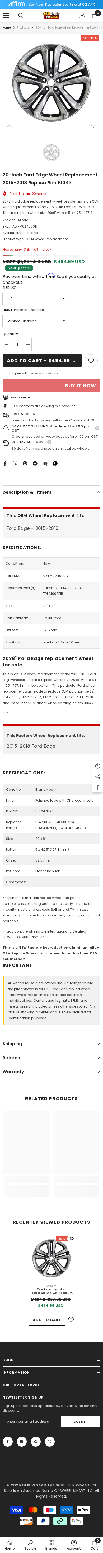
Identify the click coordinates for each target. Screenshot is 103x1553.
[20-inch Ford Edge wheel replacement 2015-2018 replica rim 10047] (51, 1258)
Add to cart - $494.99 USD (44, 360)
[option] (51, 83)
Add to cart (47, 1320)
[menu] (6, 15)
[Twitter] (15, 463)
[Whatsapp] (55, 463)
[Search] (21, 15)
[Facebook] (5, 463)
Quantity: (11, 334)
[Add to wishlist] (71, 1320)
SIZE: (9, 287)
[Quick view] (71, 1239)
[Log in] (82, 15)
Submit (80, 1421)
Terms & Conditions (44, 373)
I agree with (19, 373)
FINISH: (23, 310)
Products (23, 28)
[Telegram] (35, 463)
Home (7, 28)
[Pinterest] (25, 463)
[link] (91, 360)
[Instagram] (22, 1442)
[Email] (45, 463)
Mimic (23, 220)
